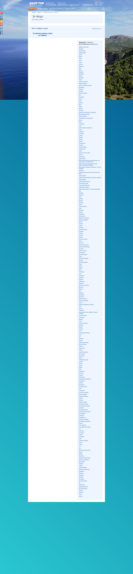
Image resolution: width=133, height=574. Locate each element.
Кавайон (81, 193)
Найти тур (32, 8)
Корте (80, 241)
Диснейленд (82, 143)
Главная (34, 12)
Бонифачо (81, 97)
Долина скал (82, 149)
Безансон (81, 77)
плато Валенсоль (83, 352)
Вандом (81, 102)
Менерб (81, 287)
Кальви (81, 198)
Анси (80, 60)
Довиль (81, 145)
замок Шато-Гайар (84, 187)
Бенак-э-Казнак (83, 83)
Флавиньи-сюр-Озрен (84, 457)
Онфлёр (81, 325)
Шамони (81, 473)
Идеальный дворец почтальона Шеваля (89, 189)
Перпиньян (82, 348)
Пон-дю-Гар (82, 354)
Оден (80, 321)
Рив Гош (81, 373)
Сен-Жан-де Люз (83, 409)
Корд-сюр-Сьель (83, 239)
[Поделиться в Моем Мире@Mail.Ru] (1, 18)
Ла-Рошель (82, 252)
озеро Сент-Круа (83, 323)
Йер (80, 191)
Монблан (81, 293)
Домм (80, 150)
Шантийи (81, 475)
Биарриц (81, 89)
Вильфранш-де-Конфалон (86, 118)
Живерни (81, 170)
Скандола (81, 432)
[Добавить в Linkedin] (1, 15)
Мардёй (81, 279)
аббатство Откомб (84, 47)
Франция (36, 19)
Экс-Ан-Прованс (83, 488)
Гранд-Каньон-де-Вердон (85, 127)
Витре (80, 120)
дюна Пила (82, 156)
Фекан (80, 452)
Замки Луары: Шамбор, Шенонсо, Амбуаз (90, 177)
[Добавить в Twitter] (1, 27)
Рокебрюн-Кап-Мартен (85, 379)
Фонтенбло (82, 461)
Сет (80, 429)
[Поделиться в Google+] (1, 13)
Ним (80, 306)
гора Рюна (81, 124)
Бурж (80, 100)
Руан (80, 388)
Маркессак (82, 281)
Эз (79, 482)
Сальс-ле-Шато (83, 394)
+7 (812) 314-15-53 (87, 5)
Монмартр (81, 295)
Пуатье (81, 363)
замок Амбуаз (82, 179)
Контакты (60, 8)
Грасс (80, 129)
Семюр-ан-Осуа (83, 402)
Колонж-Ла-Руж (83, 229)
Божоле (81, 91)
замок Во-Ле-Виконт (84, 185)
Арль (80, 68)
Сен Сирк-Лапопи (83, 404)
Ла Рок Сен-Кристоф (84, 246)
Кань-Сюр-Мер (83, 206)
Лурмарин (81, 275)
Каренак (81, 210)
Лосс (80, 273)
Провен (81, 361)
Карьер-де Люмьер (84, 218)
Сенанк (81, 423)
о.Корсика (81, 317)
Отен (80, 334)
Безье (80, 79)
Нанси (80, 302)
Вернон (81, 108)
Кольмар (81, 231)
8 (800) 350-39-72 (62, 5)
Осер (80, 331)
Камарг (81, 200)
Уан (80, 448)
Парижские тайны (84, 342)
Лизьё (80, 266)
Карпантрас (82, 216)
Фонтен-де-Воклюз (84, 459)
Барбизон (81, 74)
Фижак (81, 454)
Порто (80, 357)
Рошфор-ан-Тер (83, 386)
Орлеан (81, 329)
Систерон (81, 431)
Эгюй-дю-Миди (83, 481)
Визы (46, 8)
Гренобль (81, 131)
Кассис (81, 221)
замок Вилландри (83, 183)
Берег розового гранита (85, 85)
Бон (80, 95)
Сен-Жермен (82, 413)
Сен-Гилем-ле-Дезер (84, 406)
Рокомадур (82, 381)
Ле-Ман (81, 260)
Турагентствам (70, 8)
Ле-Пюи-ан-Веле (83, 262)
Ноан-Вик (81, 310)
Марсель (81, 283)
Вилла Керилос (83, 116)
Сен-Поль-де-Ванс (83, 419)
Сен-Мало (81, 415)
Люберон (81, 277)
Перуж (80, 350)
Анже (80, 58)
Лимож (81, 268)
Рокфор (81, 382)
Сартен (81, 398)
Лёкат (80, 264)
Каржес (81, 212)
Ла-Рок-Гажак (82, 250)
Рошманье (81, 384)
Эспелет (81, 492)
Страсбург (81, 436)
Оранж (80, 327)
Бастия (81, 75)
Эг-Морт (81, 477)
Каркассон (81, 214)
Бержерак (81, 87)
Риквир (81, 375)
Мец (80, 291)
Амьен (80, 56)
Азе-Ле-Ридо (82, 50)
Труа (80, 438)
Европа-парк (82, 158)
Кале (80, 196)
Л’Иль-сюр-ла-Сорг (84, 244)
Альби (80, 54)
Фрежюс (81, 463)
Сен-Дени (81, 407)
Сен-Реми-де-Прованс (84, 421)
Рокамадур (82, 377)
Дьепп (80, 154)
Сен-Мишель (82, 417)
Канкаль (81, 202)
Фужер (80, 465)
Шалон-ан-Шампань (84, 469)
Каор (80, 208)
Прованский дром (83, 359)
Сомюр (80, 434)
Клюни (80, 225)
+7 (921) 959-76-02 (50, 5)
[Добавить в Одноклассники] (1, 21)
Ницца (80, 308)
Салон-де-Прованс (84, 392)
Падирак (81, 338)
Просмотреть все (96, 28)
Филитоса (81, 456)
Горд (80, 125)
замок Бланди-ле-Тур (84, 181)
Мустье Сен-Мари (83, 300)
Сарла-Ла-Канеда (83, 396)
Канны (80, 204)
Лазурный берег (83, 254)
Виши (80, 122)
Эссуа (80, 494)
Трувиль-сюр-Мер (83, 440)
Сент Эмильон (82, 425)
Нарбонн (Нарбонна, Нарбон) (86, 304)
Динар (80, 141)
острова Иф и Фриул (84, 332)
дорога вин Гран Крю (84, 152)
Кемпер (81, 223)
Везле (80, 106)
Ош (80, 336)
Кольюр (81, 233)
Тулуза (80, 444)
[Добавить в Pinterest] (1, 24)
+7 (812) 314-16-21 (74, 5)
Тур (80, 446)
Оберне (81, 319)
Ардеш (81, 64)
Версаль (81, 110)
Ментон (81, 289)
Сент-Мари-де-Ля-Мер (85, 427)
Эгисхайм (81, 479)
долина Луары (82, 147)
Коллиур (81, 227)
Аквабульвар (82, 52)
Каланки (81, 194)
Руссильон (81, 390)
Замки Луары (82, 175)
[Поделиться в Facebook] (1, 33)
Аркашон (81, 66)
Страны (40, 8)
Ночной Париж (83, 315)
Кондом (81, 235)
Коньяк (81, 237)
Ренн (80, 369)
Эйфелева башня (83, 486)
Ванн (80, 104)
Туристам (52, 8)
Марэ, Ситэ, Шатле (84, 285)
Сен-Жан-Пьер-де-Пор (85, 411)
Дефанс (81, 137)
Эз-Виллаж (82, 484)
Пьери (80, 365)
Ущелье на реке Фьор (84, 450)
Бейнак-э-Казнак (83, 81)
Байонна (81, 72)
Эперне (81, 490)
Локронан (81, 271)
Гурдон (81, 135)
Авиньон (81, 49)
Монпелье (81, 296)
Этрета (81, 496)
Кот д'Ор (81, 243)
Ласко (80, 256)
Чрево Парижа (83, 467)
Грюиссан (81, 133)
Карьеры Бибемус (83, 219)
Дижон (81, 139)
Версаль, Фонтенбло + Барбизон (87, 112)
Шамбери (81, 471)
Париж (41, 19)
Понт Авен (81, 356)
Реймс (80, 367)
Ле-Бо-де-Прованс (83, 258)
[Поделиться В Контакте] (1, 30)
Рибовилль (82, 371)
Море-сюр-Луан (83, 298)
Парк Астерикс (83, 344)
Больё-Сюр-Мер (83, 93)
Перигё (81, 346)
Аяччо (80, 70)
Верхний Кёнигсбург (84, 114)
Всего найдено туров (40, 28)
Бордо (80, 99)
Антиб (80, 62)
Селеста (81, 400)
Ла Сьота (81, 248)
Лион (80, 269)
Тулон (80, 442)
